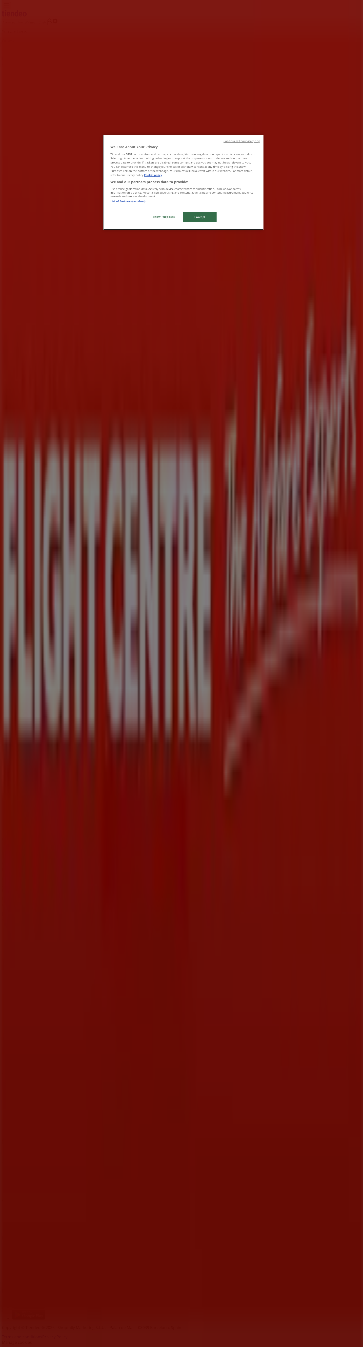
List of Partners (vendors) (127, 201)
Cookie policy (153, 175)
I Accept (199, 217)
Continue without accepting (241, 141)
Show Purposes (164, 216)
